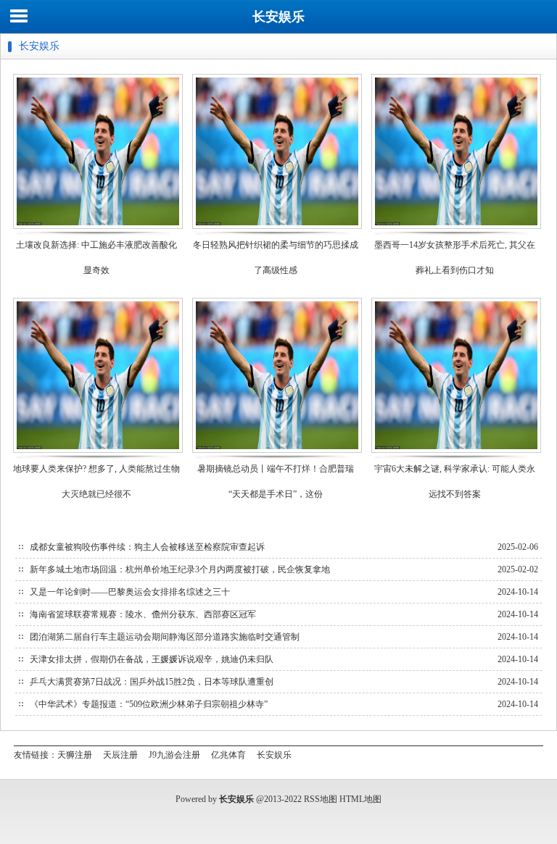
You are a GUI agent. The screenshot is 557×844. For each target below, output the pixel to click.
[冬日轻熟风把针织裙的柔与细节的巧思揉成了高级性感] (277, 228)
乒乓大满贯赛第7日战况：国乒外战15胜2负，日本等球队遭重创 (151, 682)
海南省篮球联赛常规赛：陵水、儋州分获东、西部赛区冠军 (143, 614)
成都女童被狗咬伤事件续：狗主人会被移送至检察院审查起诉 (147, 547)
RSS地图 (320, 799)
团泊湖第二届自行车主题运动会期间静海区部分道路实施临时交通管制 (165, 637)
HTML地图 (360, 799)
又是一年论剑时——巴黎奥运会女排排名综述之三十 (130, 592)
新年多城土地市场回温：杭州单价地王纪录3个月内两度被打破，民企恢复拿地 (180, 569)
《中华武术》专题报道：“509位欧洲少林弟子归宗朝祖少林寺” (149, 704)
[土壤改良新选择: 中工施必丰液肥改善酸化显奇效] (98, 228)
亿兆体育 (228, 755)
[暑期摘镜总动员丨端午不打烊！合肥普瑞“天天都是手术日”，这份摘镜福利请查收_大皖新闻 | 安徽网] (277, 452)
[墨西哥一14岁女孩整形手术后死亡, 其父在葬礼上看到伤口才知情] (456, 228)
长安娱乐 (278, 16)
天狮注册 (74, 755)
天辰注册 (120, 755)
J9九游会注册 (174, 755)
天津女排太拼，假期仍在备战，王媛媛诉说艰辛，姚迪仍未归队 (151, 659)
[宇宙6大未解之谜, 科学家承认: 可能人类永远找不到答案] (456, 452)
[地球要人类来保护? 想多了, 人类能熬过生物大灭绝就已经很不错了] (98, 452)
